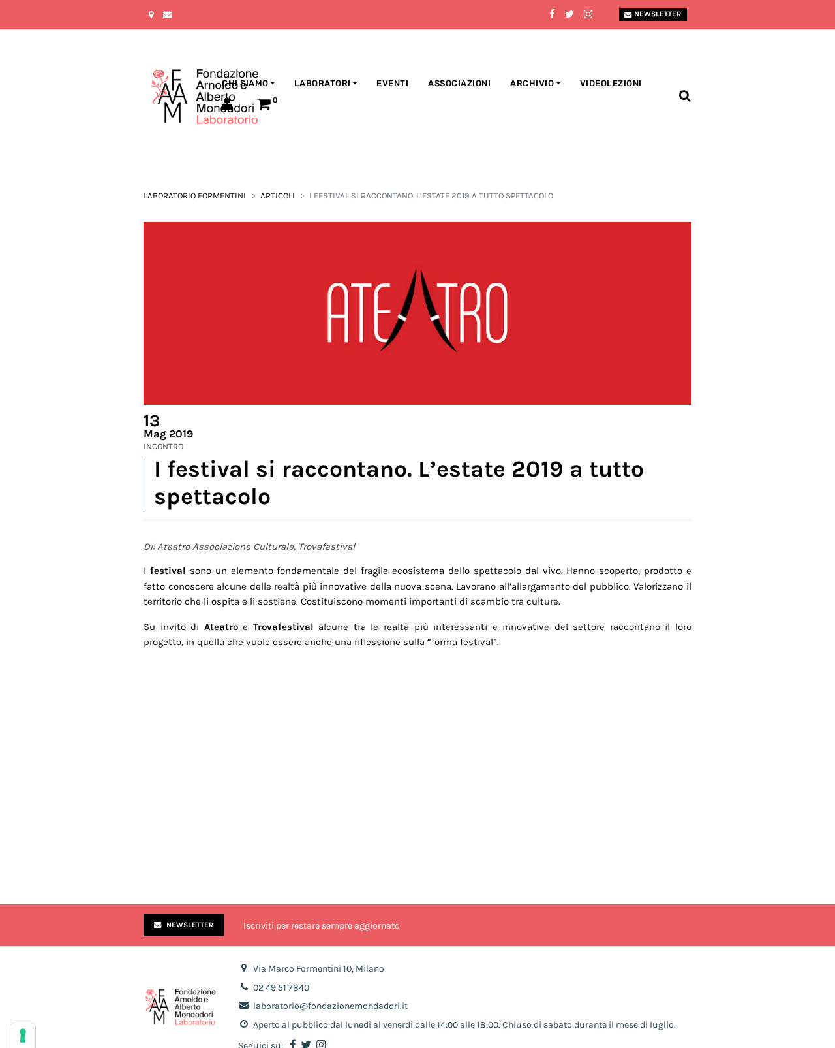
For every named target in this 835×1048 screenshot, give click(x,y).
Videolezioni (611, 83)
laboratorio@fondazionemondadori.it (330, 1005)
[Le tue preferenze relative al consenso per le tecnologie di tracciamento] (22, 1035)
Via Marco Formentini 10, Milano (318, 968)
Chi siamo (245, 83)
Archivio (532, 83)
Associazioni (459, 83)
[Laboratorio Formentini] (173, 97)
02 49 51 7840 (281, 987)
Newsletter (657, 14)
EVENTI (392, 83)
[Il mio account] (229, 106)
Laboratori (322, 83)
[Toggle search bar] (684, 96)
